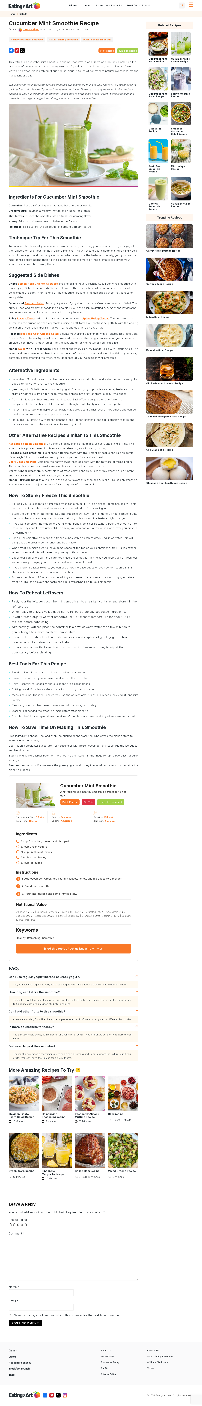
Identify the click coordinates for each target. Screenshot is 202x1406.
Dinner (73, 5)
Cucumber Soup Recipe (180, 205)
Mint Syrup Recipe (155, 130)
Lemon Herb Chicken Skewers (38, 283)
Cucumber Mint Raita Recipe (158, 60)
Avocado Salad (35, 303)
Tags (12, 1374)
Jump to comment (110, 802)
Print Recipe (107, 50)
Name (14, 1286)
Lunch (87, 5)
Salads (23, 14)
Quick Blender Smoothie (97, 39)
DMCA (104, 1368)
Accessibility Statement (160, 1356)
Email (13, 1301)
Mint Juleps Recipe (178, 167)
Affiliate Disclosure (157, 1362)
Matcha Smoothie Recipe (154, 206)
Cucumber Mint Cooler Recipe (180, 60)
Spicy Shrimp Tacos (95, 318)
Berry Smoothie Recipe (180, 95)
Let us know (78, 948)
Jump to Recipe (128, 50)
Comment (17, 1233)
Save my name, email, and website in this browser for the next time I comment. (68, 1315)
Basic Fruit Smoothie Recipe (155, 169)
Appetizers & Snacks (109, 5)
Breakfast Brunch (19, 1368)
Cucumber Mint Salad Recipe (158, 95)
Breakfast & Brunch (139, 5)
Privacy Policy (108, 1374)
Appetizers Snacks (20, 1362)
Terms (150, 1368)
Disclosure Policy (110, 1362)
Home (12, 14)
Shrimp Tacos (26, 318)
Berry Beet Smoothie (22, 461)
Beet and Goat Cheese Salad (39, 333)
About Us (106, 1350)
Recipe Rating (18, 1219)
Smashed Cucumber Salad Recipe (179, 131)
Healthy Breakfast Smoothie (27, 39)
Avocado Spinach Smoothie (27, 443)
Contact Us (153, 1350)
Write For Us (107, 1356)
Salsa (22, 348)
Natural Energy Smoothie (63, 39)
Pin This (88, 802)
